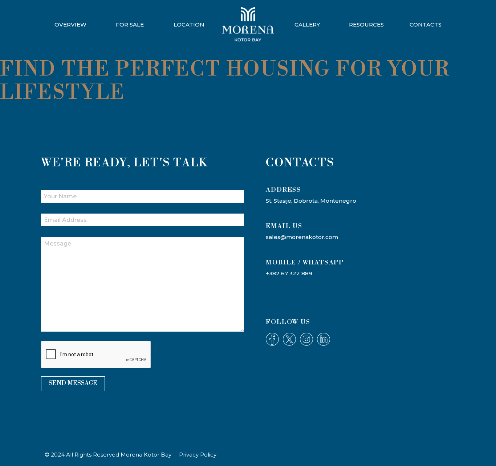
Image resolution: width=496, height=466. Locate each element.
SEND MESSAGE (73, 383)
